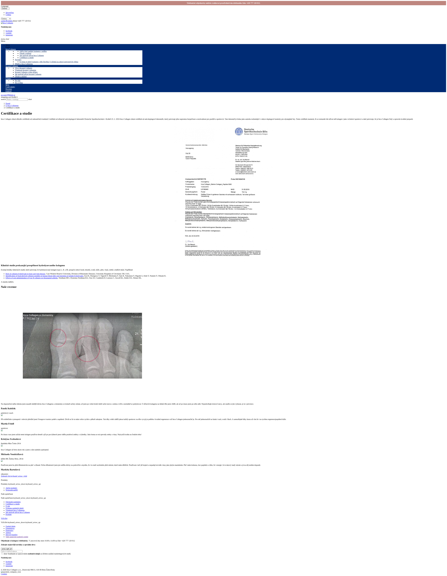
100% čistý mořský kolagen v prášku (33, 51)
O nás (8, 506)
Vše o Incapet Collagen (23, 68)
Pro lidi (17, 81)
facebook (9, 31)
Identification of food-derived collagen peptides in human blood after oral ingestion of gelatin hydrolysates (44, 276)
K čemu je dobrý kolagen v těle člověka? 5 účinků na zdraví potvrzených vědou (49, 62)
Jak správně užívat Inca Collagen (32, 55)
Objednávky (10, 528)
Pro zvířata (19, 83)
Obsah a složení (25, 53)
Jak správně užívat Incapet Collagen (28, 74)
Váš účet (4, 518)
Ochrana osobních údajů (15, 508)
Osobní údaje (10, 526)
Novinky (18, 60)
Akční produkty (11, 488)
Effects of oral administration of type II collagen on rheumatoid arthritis (32, 278)
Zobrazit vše (14, 476)
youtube (9, 33)
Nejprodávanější (12, 490)
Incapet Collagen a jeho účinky (26, 72)
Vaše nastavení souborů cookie (17, 537)
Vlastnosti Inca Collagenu (15, 510)
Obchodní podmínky (13, 502)
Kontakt (6, 21)
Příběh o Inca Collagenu (24, 64)
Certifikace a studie (27, 58)
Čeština (8, 15)
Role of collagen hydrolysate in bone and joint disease (25, 274)
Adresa (8, 533)
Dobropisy (9, 530)
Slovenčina (10, 13)
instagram (9, 35)
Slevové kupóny (12, 535)
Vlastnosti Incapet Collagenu (25, 70)
